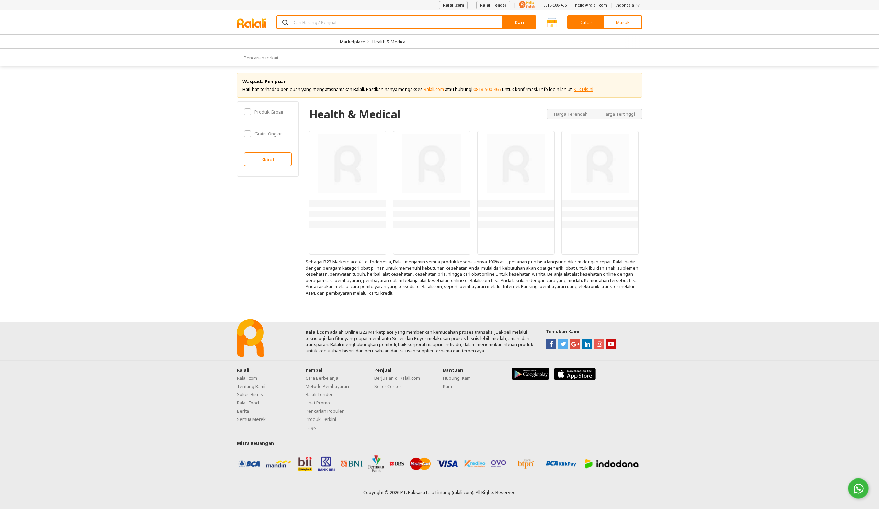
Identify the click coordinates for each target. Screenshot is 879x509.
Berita (243, 411)
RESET (268, 159)
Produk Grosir (269, 112)
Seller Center (387, 386)
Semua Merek (251, 419)
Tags (311, 427)
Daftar (586, 22)
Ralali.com (453, 5)
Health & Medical (389, 41)
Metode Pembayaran (327, 386)
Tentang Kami (251, 386)
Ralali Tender (493, 5)
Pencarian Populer (325, 411)
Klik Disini (583, 89)
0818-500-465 (555, 5)
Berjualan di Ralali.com (397, 378)
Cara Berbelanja (322, 378)
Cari (519, 22)
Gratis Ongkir (268, 134)
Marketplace (352, 41)
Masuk (623, 22)
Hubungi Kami (457, 378)
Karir (448, 386)
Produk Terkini (321, 419)
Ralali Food (248, 403)
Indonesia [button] (625, 5)
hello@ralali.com (591, 5)
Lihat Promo (318, 403)
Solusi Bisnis (250, 394)
